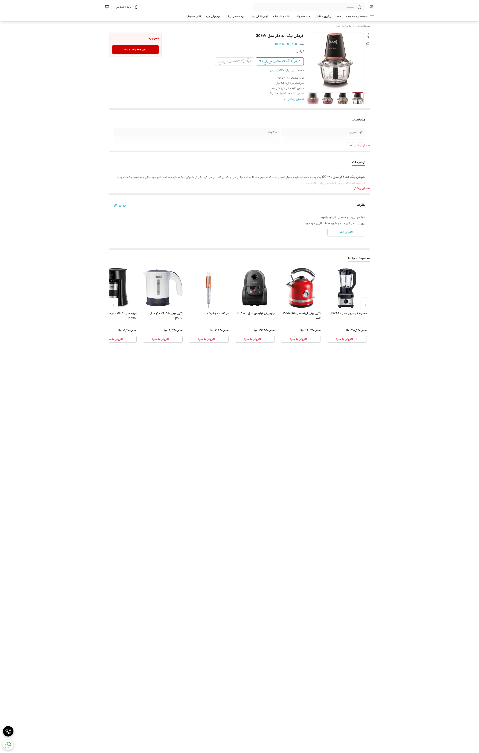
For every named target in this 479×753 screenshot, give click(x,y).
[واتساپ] (8, 745)
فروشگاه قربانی (363, 26)
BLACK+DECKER (286, 44)
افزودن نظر (120, 205)
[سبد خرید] (107, 7)
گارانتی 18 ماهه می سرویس (234, 61)
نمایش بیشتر (362, 145)
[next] (113, 305)
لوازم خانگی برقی (343, 26)
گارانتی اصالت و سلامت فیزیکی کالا (279, 61)
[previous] (365, 305)
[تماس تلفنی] (8, 731)
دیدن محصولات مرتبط (135, 50)
